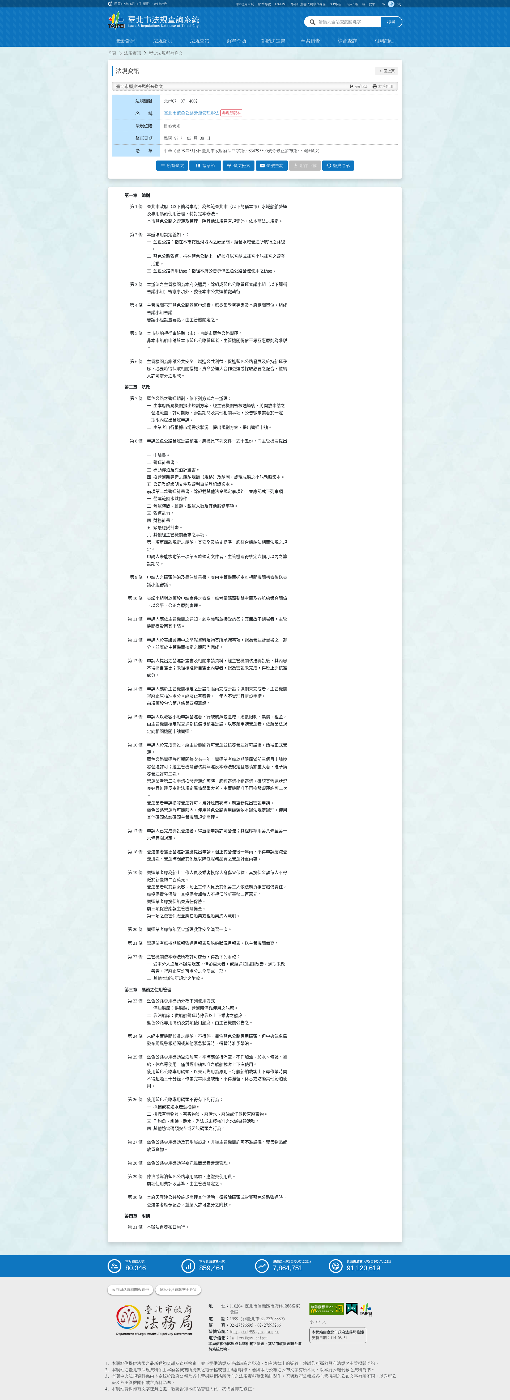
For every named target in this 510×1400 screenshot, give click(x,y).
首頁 (112, 53)
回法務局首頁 (244, 4)
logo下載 (351, 4)
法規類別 (162, 41)
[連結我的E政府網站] (352, 1309)
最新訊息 (125, 41)
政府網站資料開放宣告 (130, 1290)
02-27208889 (271, 1319)
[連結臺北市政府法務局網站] (154, 1320)
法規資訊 (132, 53)
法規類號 (143, 101)
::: (3, 50)
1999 (234, 1319)
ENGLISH (280, 4)
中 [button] (391, 4)
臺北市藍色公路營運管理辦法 (191, 113)
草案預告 (310, 41)
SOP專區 (335, 4)
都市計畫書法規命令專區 (308, 4)
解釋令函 (236, 41)
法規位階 (143, 126)
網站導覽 (264, 4)
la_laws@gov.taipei (249, 1338)
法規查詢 (199, 41)
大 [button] (399, 4)
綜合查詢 (347, 41)
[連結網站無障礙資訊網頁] (326, 1309)
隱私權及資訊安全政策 (178, 1290)
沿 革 (143, 151)
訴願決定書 (273, 41)
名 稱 (143, 113)
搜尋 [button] (391, 22)
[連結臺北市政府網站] (366, 1310)
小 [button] (383, 4)
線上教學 (368, 4)
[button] (386, 71)
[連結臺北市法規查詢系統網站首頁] (153, 20)
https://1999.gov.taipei (254, 1331)
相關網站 (384, 41)
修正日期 (143, 138)
